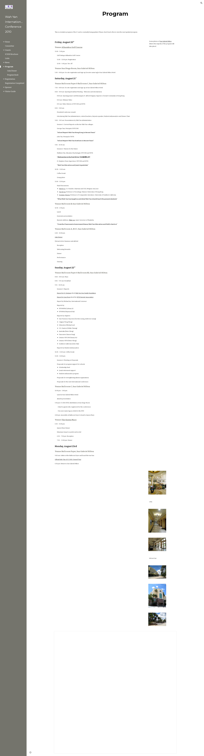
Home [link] (7, 42)
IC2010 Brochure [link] (11, 54)
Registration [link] (10, 79)
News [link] (7, 62)
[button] (201, 3)
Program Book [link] (12, 75)
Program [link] (9, 67)
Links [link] (7, 58)
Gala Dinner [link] (12, 71)
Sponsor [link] (8, 87)
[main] (115, 13)
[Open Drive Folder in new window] (172, 634)
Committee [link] (9, 46)
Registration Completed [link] (14, 83)
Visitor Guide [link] (10, 91)
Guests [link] (8, 50)
